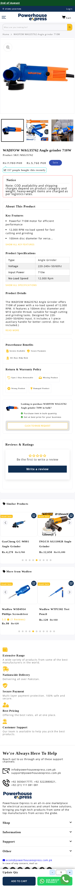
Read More (12, 330)
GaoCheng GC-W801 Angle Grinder (15, 544)
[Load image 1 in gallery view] (12, 130)
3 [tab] (30, 560)
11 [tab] (54, 631)
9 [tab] (50, 560)
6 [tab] (40, 560)
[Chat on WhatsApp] (65, 879)
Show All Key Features (20, 244)
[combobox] (35, 27)
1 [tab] (23, 560)
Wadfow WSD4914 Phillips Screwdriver (15, 611)
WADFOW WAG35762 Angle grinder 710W (37, 34)
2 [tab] (26, 560)
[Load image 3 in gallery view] (62, 130)
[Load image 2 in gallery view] (37, 130)
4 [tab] (33, 560)
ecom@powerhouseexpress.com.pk (28, 860)
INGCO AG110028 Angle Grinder (55, 544)
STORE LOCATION (13, 9)
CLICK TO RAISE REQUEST (37, 425)
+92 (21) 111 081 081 (24, 785)
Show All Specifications (21, 285)
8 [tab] (47, 560)
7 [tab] (43, 560)
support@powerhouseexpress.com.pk (36, 773)
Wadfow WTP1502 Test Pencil (54, 611)
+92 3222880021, (45, 781)
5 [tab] (37, 560)
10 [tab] (50, 631)
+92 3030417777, (22, 781)
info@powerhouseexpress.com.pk (33, 769)
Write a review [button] (37, 469)
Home (6, 34)
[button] (66, 17)
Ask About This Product (55, 881)
